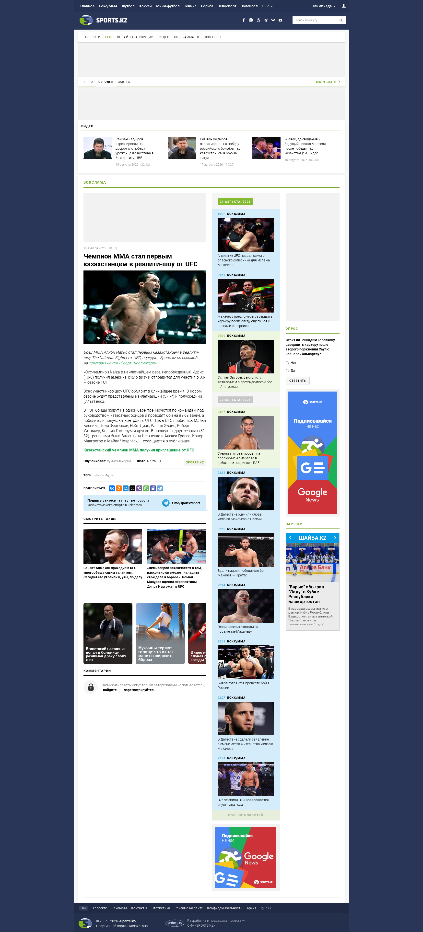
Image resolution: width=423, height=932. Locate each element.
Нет (293, 363)
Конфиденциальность (224, 908)
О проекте (99, 908)
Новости (93, 37)
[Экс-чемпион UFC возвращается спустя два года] (246, 779)
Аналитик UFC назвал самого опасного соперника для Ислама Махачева (244, 260)
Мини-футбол (168, 6)
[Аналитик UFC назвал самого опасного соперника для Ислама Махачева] (246, 235)
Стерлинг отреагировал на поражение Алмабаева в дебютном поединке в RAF (239, 458)
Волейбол (249, 6)
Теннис (190, 6)
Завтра (124, 82)
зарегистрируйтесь (139, 690)
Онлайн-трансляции (135, 37)
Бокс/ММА (108, 6)
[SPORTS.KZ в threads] (258, 20)
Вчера (88, 82)
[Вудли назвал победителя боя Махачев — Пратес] (246, 550)
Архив (252, 908)
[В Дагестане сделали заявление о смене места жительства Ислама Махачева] (246, 718)
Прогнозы (213, 37)
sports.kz (195, 462)
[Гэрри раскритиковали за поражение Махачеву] (246, 606)
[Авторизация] (341, 5)
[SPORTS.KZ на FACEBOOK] (244, 20)
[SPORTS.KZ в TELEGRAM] (266, 20)
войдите (110, 690)
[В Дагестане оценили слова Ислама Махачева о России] (246, 493)
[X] (131, 488)
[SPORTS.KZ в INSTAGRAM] (251, 20)
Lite (108, 37)
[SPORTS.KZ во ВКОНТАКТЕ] (273, 20)
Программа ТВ (186, 37)
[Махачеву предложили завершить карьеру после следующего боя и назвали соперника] (246, 296)
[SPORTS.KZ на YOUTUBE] (280, 20)
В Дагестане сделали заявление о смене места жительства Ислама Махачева (245, 744)
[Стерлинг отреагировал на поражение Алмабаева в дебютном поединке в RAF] (246, 432)
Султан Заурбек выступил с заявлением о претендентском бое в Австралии (245, 382)
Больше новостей (245, 815)
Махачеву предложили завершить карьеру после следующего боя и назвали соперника (245, 321)
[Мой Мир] (125, 488)
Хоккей (145, 6)
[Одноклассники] (118, 488)
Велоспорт (227, 6)
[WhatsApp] (145, 488)
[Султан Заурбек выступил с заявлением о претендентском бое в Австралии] (246, 356)
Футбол (128, 6)
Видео (164, 37)
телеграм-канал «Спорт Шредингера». (123, 363)
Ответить (297, 380)
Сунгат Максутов (119, 461)
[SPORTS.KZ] (313, 453)
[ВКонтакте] (111, 488)
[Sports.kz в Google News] (245, 887)
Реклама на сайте (189, 908)
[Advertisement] (211, 60)
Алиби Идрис (104, 475)
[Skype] (152, 488)
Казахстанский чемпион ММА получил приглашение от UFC (138, 450)
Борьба (207, 6)
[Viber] (138, 488)
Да (293, 370)
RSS (268, 908)
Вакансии (119, 908)
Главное (87, 6)
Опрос (292, 328)
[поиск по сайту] (341, 20)
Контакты (139, 908)
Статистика (161, 908)
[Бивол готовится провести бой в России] (246, 662)
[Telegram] (159, 488)
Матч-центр (327, 82)
